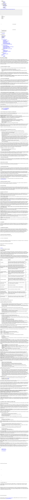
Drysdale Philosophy (5, 50)
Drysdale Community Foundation (7, 51)
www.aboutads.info (5, 109)
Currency (4, 55)
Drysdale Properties (10, 497)
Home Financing (5, 42)
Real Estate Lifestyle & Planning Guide (7, 48)
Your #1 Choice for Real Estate (6, 47)
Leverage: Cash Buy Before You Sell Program (8, 46)
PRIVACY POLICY (4, 449)
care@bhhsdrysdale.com (8, 498)
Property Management (5, 53)
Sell (2, 44)
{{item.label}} (3, 33)
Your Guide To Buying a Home (6, 43)
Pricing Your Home (5, 45)
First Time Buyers (5, 39)
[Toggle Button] (11, 12)
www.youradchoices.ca (6, 108)
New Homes (4, 40)
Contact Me (3, 54)
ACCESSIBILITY (4, 450)
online (8, 378)
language (4, 56)
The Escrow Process (5, 41)
